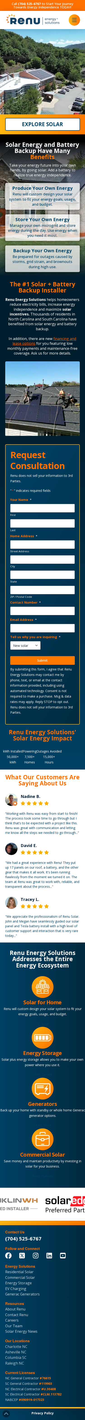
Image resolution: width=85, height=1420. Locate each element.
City (12, 566)
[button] (74, 20)
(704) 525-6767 (23, 1238)
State (13, 581)
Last (12, 530)
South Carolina (55, 319)
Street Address (19, 551)
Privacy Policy (43, 1413)
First (13, 515)
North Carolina (21, 319)
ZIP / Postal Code (21, 596)
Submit (42, 660)
